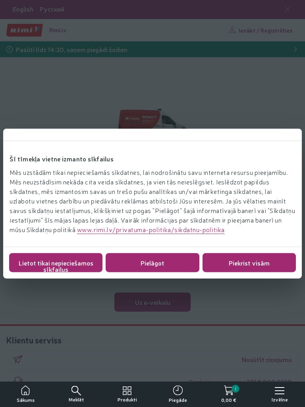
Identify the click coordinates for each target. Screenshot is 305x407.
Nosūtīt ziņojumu (267, 359)
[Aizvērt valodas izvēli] (287, 9)
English (23, 9)
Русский (52, 9)
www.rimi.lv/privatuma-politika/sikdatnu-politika (151, 229)
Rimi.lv (58, 29)
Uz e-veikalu (152, 302)
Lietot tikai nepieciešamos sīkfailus (56, 265)
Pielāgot (152, 262)
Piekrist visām (249, 262)
